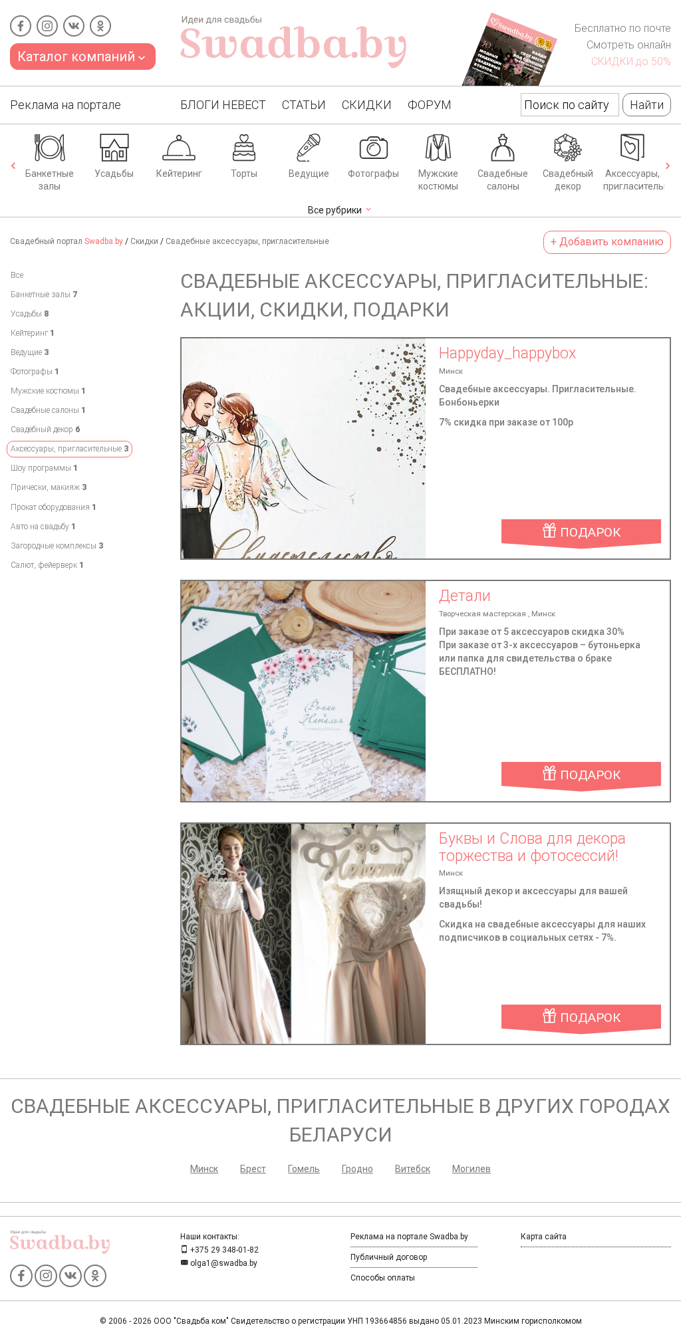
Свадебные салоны (502, 180)
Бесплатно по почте (623, 28)
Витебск (412, 1168)
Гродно (357, 1168)
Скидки (367, 105)
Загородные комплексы (57, 545)
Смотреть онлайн (629, 45)
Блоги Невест (223, 105)
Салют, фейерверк (47, 565)
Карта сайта (544, 1236)
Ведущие (309, 173)
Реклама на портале (65, 105)
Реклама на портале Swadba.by (409, 1236)
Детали (465, 596)
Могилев (471, 1168)
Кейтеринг (179, 173)
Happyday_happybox (507, 353)
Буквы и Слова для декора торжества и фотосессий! (532, 847)
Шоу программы (44, 468)
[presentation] (13, 167)
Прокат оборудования (53, 507)
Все (17, 275)
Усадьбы (114, 173)
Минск (204, 1168)
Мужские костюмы (438, 180)
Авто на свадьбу (43, 526)
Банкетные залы (49, 180)
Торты (244, 173)
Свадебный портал (66, 241)
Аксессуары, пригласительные (633, 180)
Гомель (304, 1168)
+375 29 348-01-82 (223, 1250)
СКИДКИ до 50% (631, 61)
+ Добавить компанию (607, 241)
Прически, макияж (48, 487)
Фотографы (373, 173)
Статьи (304, 105)
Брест (253, 1168)
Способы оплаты (382, 1277)
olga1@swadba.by (222, 1263)
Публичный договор (388, 1257)
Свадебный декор (568, 180)
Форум (430, 105)
